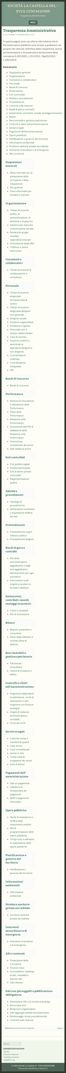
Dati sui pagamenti (19, 783)
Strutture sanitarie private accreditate (28, 146)
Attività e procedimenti (21, 98)
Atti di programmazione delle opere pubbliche (22, 832)
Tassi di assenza (18, 336)
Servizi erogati (16, 127)
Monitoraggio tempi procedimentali (28, 1016)
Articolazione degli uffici (22, 243)
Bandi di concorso (18, 87)
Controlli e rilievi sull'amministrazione (28, 124)
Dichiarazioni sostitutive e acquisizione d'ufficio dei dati (22, 512)
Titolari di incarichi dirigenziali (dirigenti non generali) (20, 311)
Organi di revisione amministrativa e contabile (19, 715)
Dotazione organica (20, 325)
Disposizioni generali (19, 72)
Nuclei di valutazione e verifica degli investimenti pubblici (21, 821)
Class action (16, 745)
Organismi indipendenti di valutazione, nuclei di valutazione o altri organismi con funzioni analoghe (22, 701)
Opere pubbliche (17, 135)
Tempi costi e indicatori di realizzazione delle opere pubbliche (22, 843)
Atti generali (16, 187)
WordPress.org (9, 1060)
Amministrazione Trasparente (23, 1028)
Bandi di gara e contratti (21, 109)
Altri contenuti (16, 153)
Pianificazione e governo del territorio (28, 138)
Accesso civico (17, 967)
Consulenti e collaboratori (22, 79)
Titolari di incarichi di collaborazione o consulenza (20, 273)
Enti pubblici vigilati (20, 464)
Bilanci (12, 116)
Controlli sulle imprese (21, 105)
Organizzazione (17, 76)
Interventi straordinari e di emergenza (29, 149)
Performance (16, 90)
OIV (12, 370)
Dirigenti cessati (18, 318)
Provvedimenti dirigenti (22, 539)
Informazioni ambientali (21, 142)
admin (12, 35)
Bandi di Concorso (17, 378)
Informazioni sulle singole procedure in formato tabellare (20, 584)
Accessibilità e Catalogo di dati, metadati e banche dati (22, 975)
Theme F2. (43, 1068)
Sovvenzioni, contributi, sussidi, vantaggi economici (35, 113)
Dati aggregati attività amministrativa (29, 1012)
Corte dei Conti (17, 723)
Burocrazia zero (18, 1005)
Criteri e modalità (19, 610)
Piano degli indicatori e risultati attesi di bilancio (21, 640)
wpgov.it (60, 1028)
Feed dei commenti (11, 1057)
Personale (14, 83)
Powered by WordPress (28, 1068)
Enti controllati (17, 94)
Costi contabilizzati (19, 749)
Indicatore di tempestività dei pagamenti (18, 790)
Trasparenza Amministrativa (29, 30)
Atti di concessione (19, 614)
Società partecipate (20, 467)
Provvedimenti (16, 101)
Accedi (6, 1051)
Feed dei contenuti (11, 1054)
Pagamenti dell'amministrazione (26, 131)
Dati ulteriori (16, 982)
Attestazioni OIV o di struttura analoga (30, 1001)
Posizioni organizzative (21, 322)
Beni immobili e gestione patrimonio (28, 120)
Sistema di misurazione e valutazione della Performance (22, 404)
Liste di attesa (17, 764)
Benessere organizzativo (22, 1008)
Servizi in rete (17, 753)
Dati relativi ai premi (20, 448)
